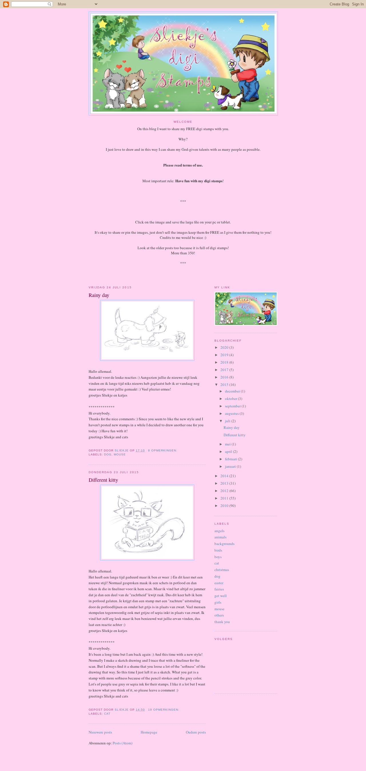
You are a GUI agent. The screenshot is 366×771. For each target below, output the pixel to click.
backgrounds (224, 543)
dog (108, 454)
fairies (219, 589)
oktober (231, 398)
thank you (222, 621)
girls (217, 602)
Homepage (149, 732)
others (219, 615)
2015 (224, 384)
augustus (232, 413)
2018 (224, 362)
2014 (224, 475)
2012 (224, 490)
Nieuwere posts (100, 732)
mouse (120, 454)
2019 (224, 354)
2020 (224, 347)
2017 (224, 369)
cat (107, 713)
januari (231, 466)
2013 (224, 483)
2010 (224, 505)
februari (231, 458)
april (229, 451)
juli (228, 420)
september (233, 406)
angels (219, 530)
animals (220, 537)
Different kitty (103, 479)
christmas (221, 569)
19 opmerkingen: (164, 709)
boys (218, 556)
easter (218, 582)
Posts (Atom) (122, 743)
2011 (224, 498)
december (233, 391)
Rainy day (99, 295)
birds (218, 550)
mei (228, 444)
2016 (224, 377)
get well (220, 595)
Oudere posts (196, 732)
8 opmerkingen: (163, 450)
